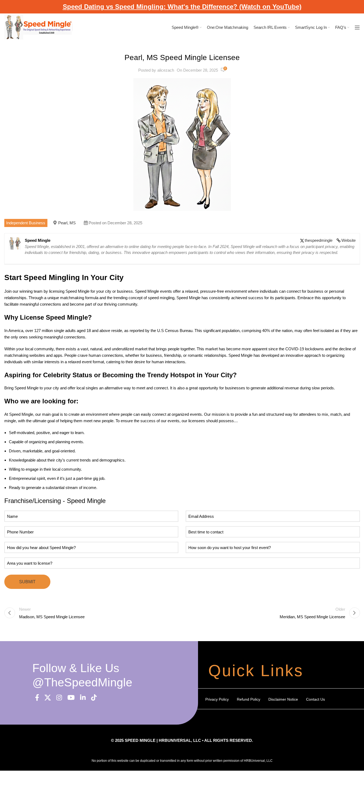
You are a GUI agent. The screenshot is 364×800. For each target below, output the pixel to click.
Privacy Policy (217, 699)
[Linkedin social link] (82, 698)
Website (348, 240)
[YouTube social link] (71, 698)
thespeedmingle (318, 240)
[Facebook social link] (37, 698)
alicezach (165, 70)
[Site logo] (38, 27)
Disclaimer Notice (283, 699)
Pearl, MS (67, 223)
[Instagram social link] (59, 698)
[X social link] (48, 698)
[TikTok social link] (93, 698)
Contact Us (315, 699)
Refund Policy (248, 699)
